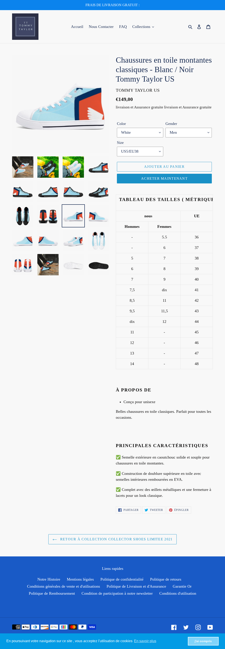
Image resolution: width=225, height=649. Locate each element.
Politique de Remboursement (52, 593)
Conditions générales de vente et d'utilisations (63, 586)
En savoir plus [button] (145, 641)
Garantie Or (182, 586)
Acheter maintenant (164, 178)
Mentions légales (80, 579)
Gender (171, 123)
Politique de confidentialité (121, 579)
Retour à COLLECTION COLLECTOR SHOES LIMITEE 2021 (116, 539)
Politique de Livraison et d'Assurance (136, 586)
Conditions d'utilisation (177, 593)
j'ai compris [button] (203, 641)
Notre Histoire (48, 579)
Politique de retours (165, 579)
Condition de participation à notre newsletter (117, 593)
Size (120, 142)
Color (121, 123)
